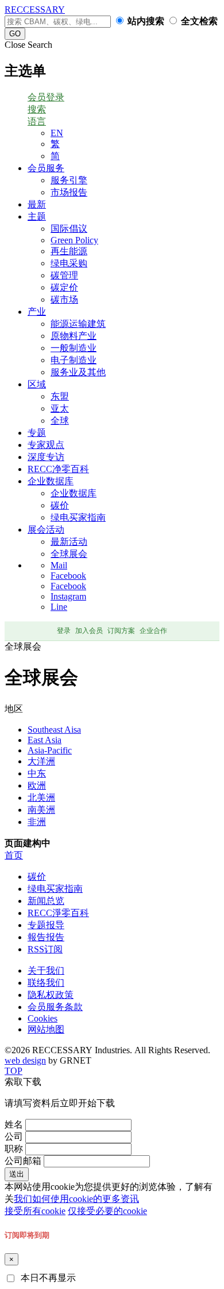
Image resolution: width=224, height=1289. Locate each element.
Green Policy (74, 240)
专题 (37, 433)
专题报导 (46, 925)
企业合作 (153, 631)
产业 (37, 311)
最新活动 (69, 541)
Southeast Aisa (54, 729)
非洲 (37, 822)
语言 (37, 121)
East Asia (44, 740)
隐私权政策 (51, 995)
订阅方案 (121, 631)
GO (15, 33)
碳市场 (64, 299)
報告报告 (46, 937)
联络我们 (46, 983)
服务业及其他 (78, 372)
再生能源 (69, 251)
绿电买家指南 (78, 517)
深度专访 (46, 457)
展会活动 (46, 529)
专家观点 (46, 445)
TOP (13, 1071)
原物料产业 (73, 336)
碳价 (60, 505)
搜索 (37, 109)
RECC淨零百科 (58, 913)
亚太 (60, 408)
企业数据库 (51, 481)
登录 (64, 631)
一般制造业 (73, 348)
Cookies (42, 1018)
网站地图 (46, 1029)
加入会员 (89, 631)
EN (57, 133)
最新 (37, 204)
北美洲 (41, 797)
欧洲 (37, 785)
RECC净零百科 (58, 469)
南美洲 (41, 810)
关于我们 (46, 970)
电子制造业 (73, 360)
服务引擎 (69, 180)
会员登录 (46, 97)
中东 (37, 773)
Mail (59, 565)
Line (59, 607)
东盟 (60, 396)
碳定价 (64, 287)
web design (25, 1060)
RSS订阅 (45, 949)
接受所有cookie (35, 1211)
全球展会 (69, 554)
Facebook (68, 576)
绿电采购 (69, 263)
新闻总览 (46, 901)
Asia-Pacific (50, 750)
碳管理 (64, 275)
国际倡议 (69, 228)
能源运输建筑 (78, 324)
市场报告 (69, 192)
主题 (37, 216)
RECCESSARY (35, 9)
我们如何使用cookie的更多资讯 (76, 1199)
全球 (60, 420)
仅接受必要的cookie (107, 1211)
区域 (37, 384)
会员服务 (46, 168)
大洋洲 (41, 761)
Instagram (68, 596)
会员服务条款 (55, 1007)
